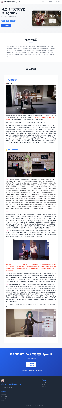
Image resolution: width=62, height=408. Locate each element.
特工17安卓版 (4, 396)
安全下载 (58, 1)
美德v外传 (3, 394)
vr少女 (2, 400)
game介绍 (42, 1)
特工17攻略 (3, 398)
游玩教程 (50, 1)
